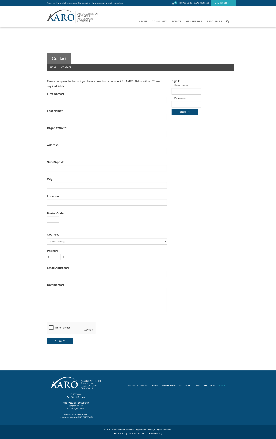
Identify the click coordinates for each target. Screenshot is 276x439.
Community (159, 21)
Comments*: (55, 285)
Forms (182, 3)
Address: (53, 145)
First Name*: (55, 94)
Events (176, 21)
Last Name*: (55, 111)
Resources (214, 21)
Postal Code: (56, 213)
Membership (194, 21)
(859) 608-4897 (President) (75, 414)
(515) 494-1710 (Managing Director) (76, 417)
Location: (53, 196)
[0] (173, 3)
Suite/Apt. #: (55, 162)
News (196, 3)
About (143, 21)
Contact (204, 3)
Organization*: (57, 128)
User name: (181, 85)
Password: (180, 98)
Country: (53, 234)
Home (53, 67)
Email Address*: (58, 267)
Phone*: (52, 250)
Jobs (189, 3)
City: (50, 179)
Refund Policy (155, 433)
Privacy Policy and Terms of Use (129, 433)
